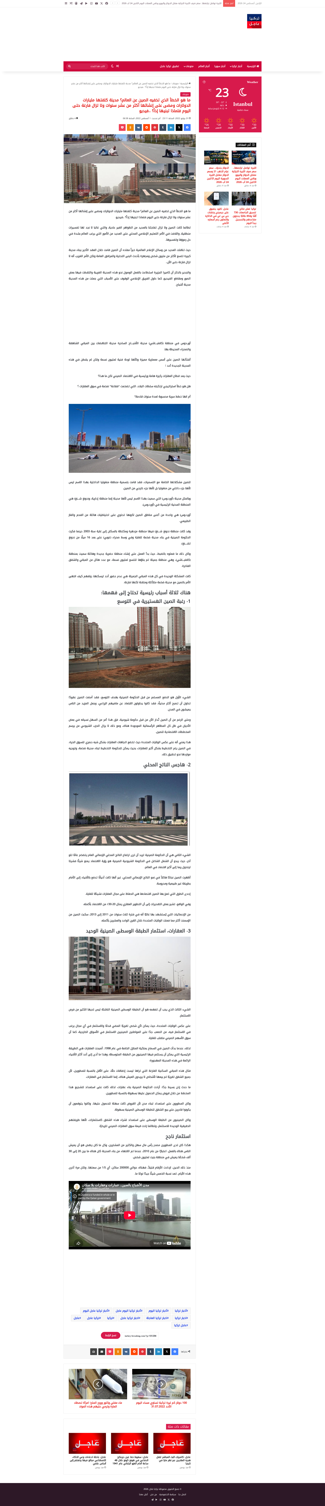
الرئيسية (251, 66)
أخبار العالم (204, 66)
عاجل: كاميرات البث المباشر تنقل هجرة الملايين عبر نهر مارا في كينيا (173, 1460)
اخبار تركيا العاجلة (156, 1318)
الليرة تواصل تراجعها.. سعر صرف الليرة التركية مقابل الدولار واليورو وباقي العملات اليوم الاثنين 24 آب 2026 (244, 175)
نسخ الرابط (110, 1335)
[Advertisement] (128, 34)
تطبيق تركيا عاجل (169, 66)
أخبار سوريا (219, 66)
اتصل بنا (182, 1494)
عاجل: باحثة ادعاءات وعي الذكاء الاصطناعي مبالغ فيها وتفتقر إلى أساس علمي (88, 1460)
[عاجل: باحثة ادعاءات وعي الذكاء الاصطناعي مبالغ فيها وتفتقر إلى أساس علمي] (87, 1443)
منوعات (189, 66)
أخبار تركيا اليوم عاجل (128, 1310)
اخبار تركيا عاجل (130, 1318)
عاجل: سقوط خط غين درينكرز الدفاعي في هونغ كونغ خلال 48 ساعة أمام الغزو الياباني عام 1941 (130, 1460)
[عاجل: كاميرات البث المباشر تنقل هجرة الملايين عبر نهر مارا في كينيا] (172, 1443)
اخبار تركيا (181, 1318)
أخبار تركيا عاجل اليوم (95, 1310)
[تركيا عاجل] (254, 21)
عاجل (77, 1318)
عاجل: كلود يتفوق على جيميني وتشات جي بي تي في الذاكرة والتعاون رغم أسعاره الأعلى (217, 216)
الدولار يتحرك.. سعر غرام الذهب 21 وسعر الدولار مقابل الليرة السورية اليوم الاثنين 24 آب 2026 (178, 3)
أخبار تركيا (237, 66)
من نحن (153, 1494)
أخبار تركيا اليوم (158, 1310)
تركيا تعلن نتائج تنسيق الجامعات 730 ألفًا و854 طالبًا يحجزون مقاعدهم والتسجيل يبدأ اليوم (244, 216)
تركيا (110, 1318)
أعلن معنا (143, 1494)
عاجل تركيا (180, 1325)
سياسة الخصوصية (167, 1494)
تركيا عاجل (93, 1318)
